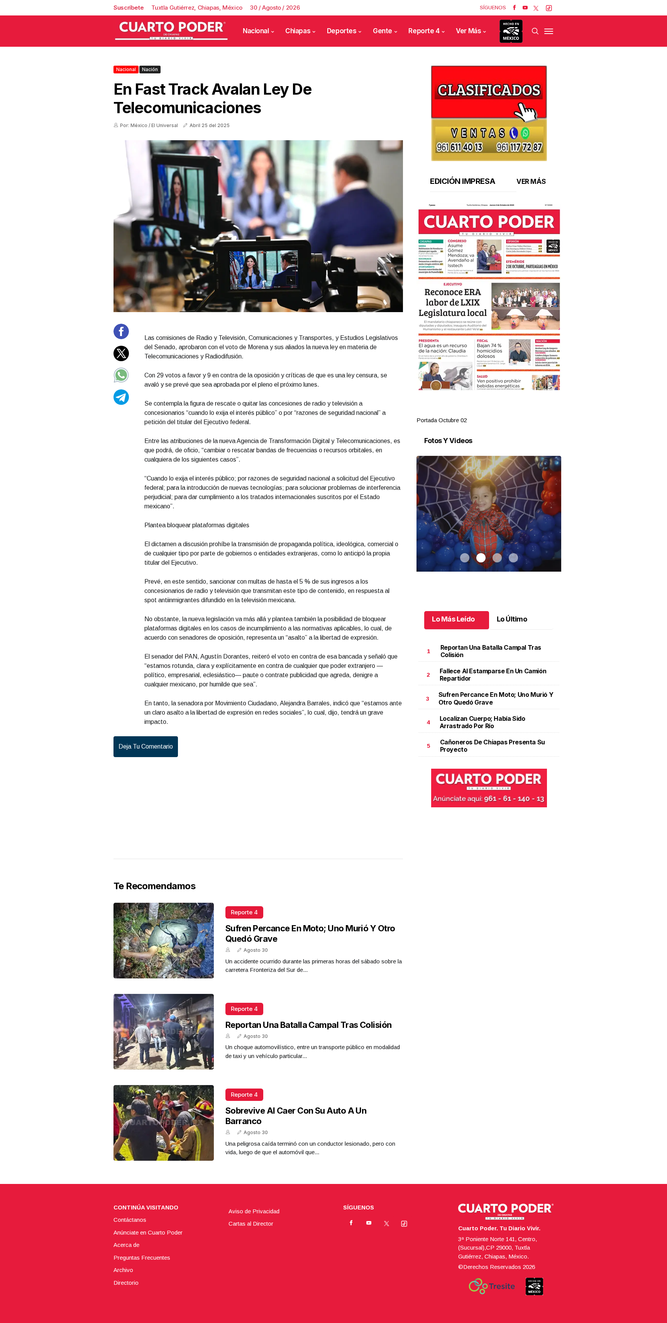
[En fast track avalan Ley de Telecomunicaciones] (258, 226)
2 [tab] (481, 411)
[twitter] (535, 7)
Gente (382, 31)
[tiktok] (549, 7)
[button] (488, 297)
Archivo (123, 1270)
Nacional (256, 31)
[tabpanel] (488, 314)
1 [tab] (464, 411)
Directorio (126, 1282)
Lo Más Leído (453, 619)
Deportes (342, 31)
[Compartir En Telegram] (121, 402)
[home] (171, 31)
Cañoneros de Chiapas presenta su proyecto (492, 745)
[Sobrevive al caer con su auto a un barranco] (163, 1123)
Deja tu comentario (146, 746)
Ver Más (468, 31)
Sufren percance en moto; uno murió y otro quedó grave (496, 698)
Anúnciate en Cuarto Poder (148, 1232)
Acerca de (126, 1244)
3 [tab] (497, 411)
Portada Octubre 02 (441, 420)
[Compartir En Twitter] (121, 358)
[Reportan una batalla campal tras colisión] (163, 1032)
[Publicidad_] (489, 110)
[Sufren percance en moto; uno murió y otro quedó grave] (163, 940)
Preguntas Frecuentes (141, 1257)
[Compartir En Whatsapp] (121, 380)
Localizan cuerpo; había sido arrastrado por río (482, 722)
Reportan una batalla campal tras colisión (308, 1025)
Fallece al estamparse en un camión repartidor (493, 674)
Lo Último (512, 619)
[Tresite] (492, 1286)
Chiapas (297, 31)
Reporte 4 (423, 31)
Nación (150, 69)
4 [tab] (513, 411)
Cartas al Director (251, 1223)
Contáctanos (129, 1219)
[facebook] (514, 7)
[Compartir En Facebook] (121, 337)
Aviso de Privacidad (254, 1211)
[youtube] (525, 7)
